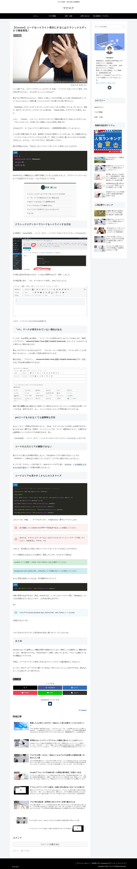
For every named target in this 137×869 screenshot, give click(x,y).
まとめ (31, 213)
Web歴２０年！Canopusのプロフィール (103, 863)
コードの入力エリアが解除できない (41, 205)
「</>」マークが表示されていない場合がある (44, 198)
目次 (47, 187)
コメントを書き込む (50, 844)
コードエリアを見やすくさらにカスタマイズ (44, 209)
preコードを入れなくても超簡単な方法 (42, 201)
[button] (75, 693)
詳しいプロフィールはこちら (105, 83)
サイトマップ (121, 863)
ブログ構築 (17, 679)
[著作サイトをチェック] (50, 704)
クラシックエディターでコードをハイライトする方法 (47, 194)
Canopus (109, 58)
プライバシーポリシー (83, 863)
